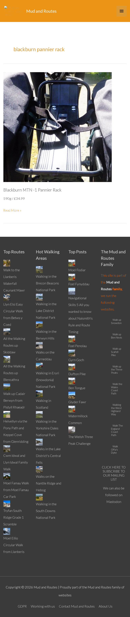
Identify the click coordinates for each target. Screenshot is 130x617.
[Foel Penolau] (71, 338)
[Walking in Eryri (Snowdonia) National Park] (39, 366)
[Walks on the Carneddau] (39, 345)
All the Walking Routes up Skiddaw (14, 345)
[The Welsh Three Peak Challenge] (71, 429)
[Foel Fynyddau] (71, 277)
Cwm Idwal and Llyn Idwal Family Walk (15, 462)
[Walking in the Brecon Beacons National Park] (39, 269)
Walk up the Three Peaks (116, 369)
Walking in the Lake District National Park (46, 310)
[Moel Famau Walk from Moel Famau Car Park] (6, 476)
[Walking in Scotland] (39, 393)
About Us (105, 606)
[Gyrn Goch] (71, 352)
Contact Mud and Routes (77, 606)
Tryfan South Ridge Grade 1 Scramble (13, 517)
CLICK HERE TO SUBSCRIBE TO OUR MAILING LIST (114, 473)
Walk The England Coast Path (117, 430)
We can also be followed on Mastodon (113, 495)
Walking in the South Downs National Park (46, 510)
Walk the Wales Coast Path (116, 388)
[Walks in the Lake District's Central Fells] (39, 442)
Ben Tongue (76, 388)
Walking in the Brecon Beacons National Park (47, 283)
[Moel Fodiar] (71, 263)
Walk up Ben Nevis (116, 336)
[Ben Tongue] (71, 381)
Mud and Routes (41, 11)
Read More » (12, 211)
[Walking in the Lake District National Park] (39, 297)
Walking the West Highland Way (116, 409)
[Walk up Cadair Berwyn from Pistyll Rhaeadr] (6, 386)
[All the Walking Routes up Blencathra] (6, 359)
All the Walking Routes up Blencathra (14, 373)
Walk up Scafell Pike (116, 352)
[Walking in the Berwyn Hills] (39, 324)
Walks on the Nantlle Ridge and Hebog (48, 483)
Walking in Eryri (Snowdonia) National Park (47, 380)
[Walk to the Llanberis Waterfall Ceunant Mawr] (6, 263)
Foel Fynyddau (78, 284)
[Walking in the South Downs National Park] (39, 497)
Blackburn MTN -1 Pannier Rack (32, 189)
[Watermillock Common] (71, 409)
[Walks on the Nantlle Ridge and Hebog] (39, 469)
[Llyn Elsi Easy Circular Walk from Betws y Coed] (6, 297)
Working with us (43, 606)
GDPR (22, 606)
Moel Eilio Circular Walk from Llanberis (13, 545)
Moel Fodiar (77, 270)
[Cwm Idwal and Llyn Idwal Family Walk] (6, 448)
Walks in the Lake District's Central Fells (48, 455)
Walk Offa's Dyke (114, 449)
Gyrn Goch (76, 360)
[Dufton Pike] (71, 367)
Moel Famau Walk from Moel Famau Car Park (16, 490)
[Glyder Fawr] (71, 395)
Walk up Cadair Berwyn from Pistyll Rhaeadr (14, 400)
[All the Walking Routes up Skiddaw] (6, 331)
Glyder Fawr (77, 402)
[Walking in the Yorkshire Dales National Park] (39, 414)
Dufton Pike (77, 374)
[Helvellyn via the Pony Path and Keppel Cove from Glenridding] (6, 414)
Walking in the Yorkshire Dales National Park (47, 428)
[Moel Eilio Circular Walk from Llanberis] (6, 531)
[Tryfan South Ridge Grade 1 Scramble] (6, 503)
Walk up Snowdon (116, 321)
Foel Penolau (77, 346)
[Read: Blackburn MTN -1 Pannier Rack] (57, 127)
